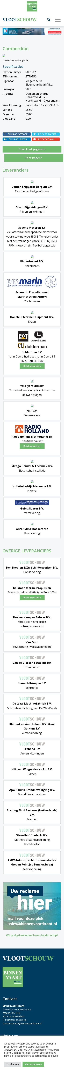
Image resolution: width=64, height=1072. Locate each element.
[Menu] (56, 19)
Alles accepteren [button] (33, 1064)
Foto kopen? (33, 158)
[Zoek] (47, 19)
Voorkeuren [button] (12, 1064)
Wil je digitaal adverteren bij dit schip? (32, 935)
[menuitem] (47, 19)
